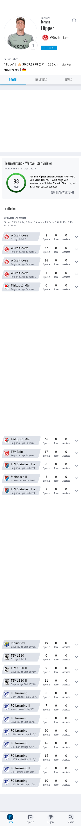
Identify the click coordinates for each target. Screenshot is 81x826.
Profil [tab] (13, 79)
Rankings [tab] (41, 79)
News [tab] (68, 79)
